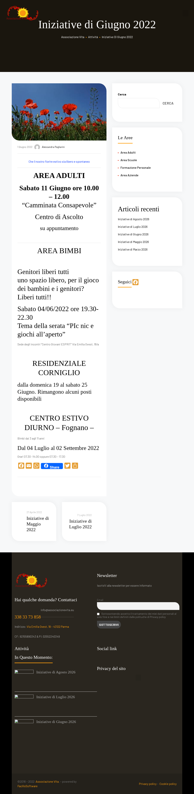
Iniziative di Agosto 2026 (133, 219)
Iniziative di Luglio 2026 (133, 226)
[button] (138, 678)
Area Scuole (128, 160)
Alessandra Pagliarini (53, 146)
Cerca (122, 94)
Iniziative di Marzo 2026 (133, 249)
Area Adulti (128, 152)
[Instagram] (109, 658)
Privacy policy (147, 783)
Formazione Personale (135, 167)
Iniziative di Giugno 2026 (133, 234)
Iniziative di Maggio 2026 (133, 242)
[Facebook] (101, 658)
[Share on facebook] (20, 486)
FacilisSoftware (27, 786)
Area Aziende (129, 175)
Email (100, 599)
